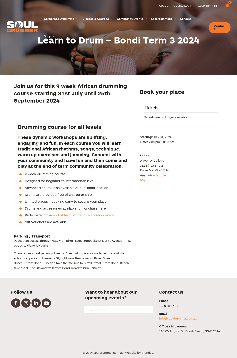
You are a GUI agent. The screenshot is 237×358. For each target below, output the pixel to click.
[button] (76, 18)
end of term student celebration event (84, 215)
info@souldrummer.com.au (178, 318)
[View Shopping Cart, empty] (227, 5)
